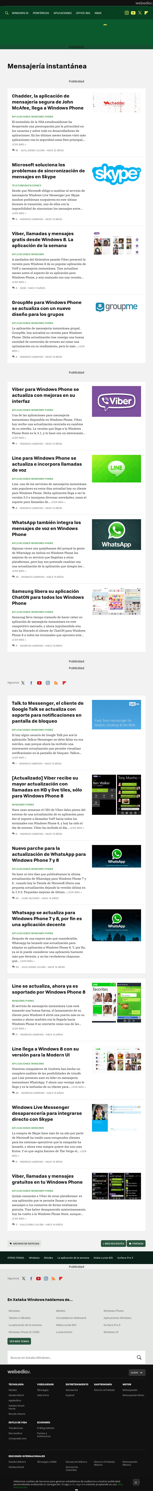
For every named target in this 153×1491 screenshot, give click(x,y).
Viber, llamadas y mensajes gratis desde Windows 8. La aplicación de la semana (43, 239)
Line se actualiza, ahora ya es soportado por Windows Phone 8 (48, 988)
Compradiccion (17, 1438)
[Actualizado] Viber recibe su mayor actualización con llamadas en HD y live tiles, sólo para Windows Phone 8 (47, 786)
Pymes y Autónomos (44, 1434)
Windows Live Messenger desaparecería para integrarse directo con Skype (47, 1112)
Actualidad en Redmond (71, 1318)
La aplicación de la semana (73, 1257)
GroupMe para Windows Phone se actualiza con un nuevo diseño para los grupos (47, 308)
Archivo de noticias (26, 1243)
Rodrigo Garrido (31, 219)
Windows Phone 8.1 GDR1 (24, 1332)
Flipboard (146, 13)
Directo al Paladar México (104, 1463)
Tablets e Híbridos (20, 1318)
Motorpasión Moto (133, 1395)
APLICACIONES (63, 13)
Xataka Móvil (16, 1395)
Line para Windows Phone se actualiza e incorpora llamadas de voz (47, 463)
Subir (134, 1372)
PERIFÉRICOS (41, 13)
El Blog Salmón (45, 1428)
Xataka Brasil (16, 1467)
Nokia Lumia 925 (103, 1257)
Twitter (140, 13)
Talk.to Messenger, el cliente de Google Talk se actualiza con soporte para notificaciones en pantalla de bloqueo (48, 711)
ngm (23, 288)
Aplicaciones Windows (28, 254)
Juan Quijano (30, 898)
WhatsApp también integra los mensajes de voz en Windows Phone (46, 528)
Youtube (133, 13)
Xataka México (17, 1461)
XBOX (98, 13)
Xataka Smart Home (16, 1407)
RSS (56, 682)
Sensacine (72, 1390)
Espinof (70, 1395)
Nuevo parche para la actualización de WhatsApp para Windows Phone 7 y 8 (49, 853)
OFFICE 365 (83, 13)
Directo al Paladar (104, 1390)
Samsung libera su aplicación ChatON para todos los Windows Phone (48, 596)
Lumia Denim (64, 1332)
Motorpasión (130, 1390)
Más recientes (113, 1243)
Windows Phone (23, 804)
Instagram (126, 13)
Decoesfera (15, 1433)
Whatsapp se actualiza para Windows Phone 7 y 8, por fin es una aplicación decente (47, 918)
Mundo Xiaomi (17, 1413)
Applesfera (15, 1400)
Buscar (139, 1357)
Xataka (13, 1390)
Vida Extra (43, 1395)
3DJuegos (43, 1390)
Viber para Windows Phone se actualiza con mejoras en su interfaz (45, 394)
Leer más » (19, 144)
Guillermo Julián (33, 150)
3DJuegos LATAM (47, 1461)
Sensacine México (76, 1461)
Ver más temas (19, 1341)
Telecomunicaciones (26, 185)
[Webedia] (144, 3)
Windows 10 (111, 1332)
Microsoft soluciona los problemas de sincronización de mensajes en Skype (48, 170)
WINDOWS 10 (20, 13)
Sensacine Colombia (72, 1468)
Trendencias (16, 1428)
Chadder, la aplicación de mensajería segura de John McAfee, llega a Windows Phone (48, 101)
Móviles (48, 1257)
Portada (137, 1243)
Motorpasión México (130, 1463)
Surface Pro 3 (125, 1257)
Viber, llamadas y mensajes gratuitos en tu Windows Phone (47, 1178)
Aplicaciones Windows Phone (32, 116)
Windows (34, 1257)
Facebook (31, 682)
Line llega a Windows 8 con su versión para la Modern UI (45, 1051)
